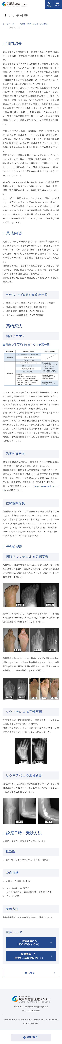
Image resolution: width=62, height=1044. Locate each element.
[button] (57, 4)
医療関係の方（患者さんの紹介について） (28, 956)
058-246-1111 (34, 1010)
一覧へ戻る (28, 973)
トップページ (8, 24)
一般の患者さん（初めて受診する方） (28, 943)
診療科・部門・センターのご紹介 (34, 24)
